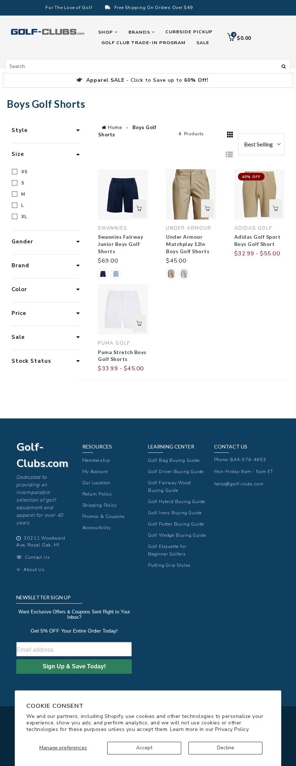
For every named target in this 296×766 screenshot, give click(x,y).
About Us (33, 569)
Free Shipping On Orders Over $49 (153, 7)
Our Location (96, 483)
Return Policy (97, 494)
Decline (225, 747)
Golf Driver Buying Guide (176, 471)
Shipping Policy (99, 505)
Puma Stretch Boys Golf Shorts (122, 355)
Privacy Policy (232, 729)
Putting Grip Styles (169, 565)
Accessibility (96, 527)
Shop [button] (106, 32)
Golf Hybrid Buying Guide (176, 501)
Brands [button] (140, 32)
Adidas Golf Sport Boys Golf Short (257, 240)
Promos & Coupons (103, 516)
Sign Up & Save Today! (74, 666)
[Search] (283, 66)
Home (115, 127)
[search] (148, 66)
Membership (96, 460)
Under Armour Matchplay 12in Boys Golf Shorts (187, 244)
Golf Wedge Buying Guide (177, 535)
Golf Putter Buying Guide (176, 524)
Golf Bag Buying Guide (174, 460)
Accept (144, 747)
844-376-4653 (248, 459)
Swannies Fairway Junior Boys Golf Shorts (120, 244)
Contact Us (37, 557)
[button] (103, 274)
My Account (95, 471)
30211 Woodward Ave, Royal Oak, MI (40, 541)
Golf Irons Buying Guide (174, 513)
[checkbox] (46, 171)
